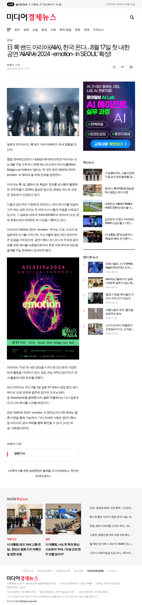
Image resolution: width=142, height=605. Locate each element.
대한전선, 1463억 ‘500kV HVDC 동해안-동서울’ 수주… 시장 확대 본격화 (118, 206)
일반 (47, 538)
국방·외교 (11, 538)
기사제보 (112, 570)
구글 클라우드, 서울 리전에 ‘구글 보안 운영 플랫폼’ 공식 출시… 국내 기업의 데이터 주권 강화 (120, 175)
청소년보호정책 (44, 570)
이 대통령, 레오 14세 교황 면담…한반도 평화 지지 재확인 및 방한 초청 (24, 549)
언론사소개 (28, 570)
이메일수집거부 (63, 570)
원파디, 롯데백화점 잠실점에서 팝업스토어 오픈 (119, 190)
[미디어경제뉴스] (31, 18)
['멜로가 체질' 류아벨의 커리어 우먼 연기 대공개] (95, 298)
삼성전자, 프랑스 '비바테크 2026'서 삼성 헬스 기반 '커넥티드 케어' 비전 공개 (47, 4)
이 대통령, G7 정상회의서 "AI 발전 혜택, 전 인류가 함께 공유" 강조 (119, 236)
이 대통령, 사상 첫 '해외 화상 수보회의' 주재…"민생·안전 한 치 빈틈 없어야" (63, 549)
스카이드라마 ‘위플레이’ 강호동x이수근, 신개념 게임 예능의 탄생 (120, 327)
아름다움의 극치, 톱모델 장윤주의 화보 (119, 311)
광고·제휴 (78, 570)
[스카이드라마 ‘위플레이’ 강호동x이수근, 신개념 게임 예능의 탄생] (95, 329)
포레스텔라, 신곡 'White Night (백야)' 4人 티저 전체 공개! (119, 266)
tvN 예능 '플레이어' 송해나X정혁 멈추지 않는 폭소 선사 (120, 281)
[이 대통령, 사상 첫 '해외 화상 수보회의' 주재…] (63, 519)
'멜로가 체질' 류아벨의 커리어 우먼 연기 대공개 (119, 296)
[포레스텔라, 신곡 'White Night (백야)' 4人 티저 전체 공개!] (95, 267)
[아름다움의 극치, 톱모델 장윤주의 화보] (95, 313)
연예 (9, 40)
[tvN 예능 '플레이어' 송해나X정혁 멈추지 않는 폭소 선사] (95, 282)
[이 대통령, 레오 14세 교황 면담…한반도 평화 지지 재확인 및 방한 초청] (25, 519)
